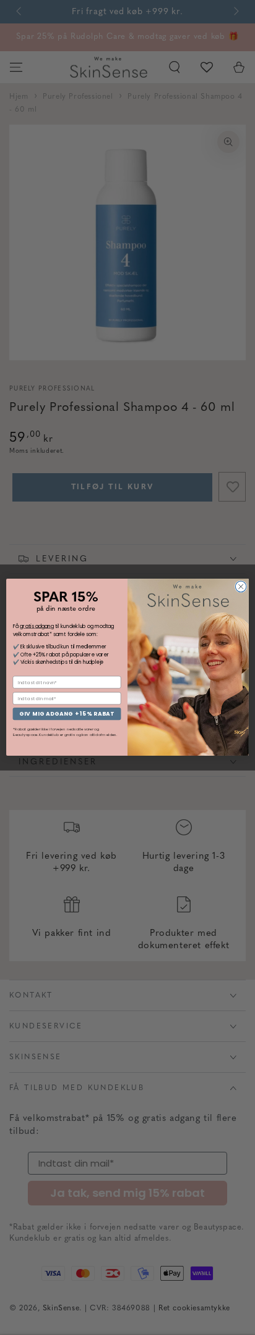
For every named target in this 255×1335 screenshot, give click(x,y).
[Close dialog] (240, 587)
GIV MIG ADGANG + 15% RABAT (66, 714)
